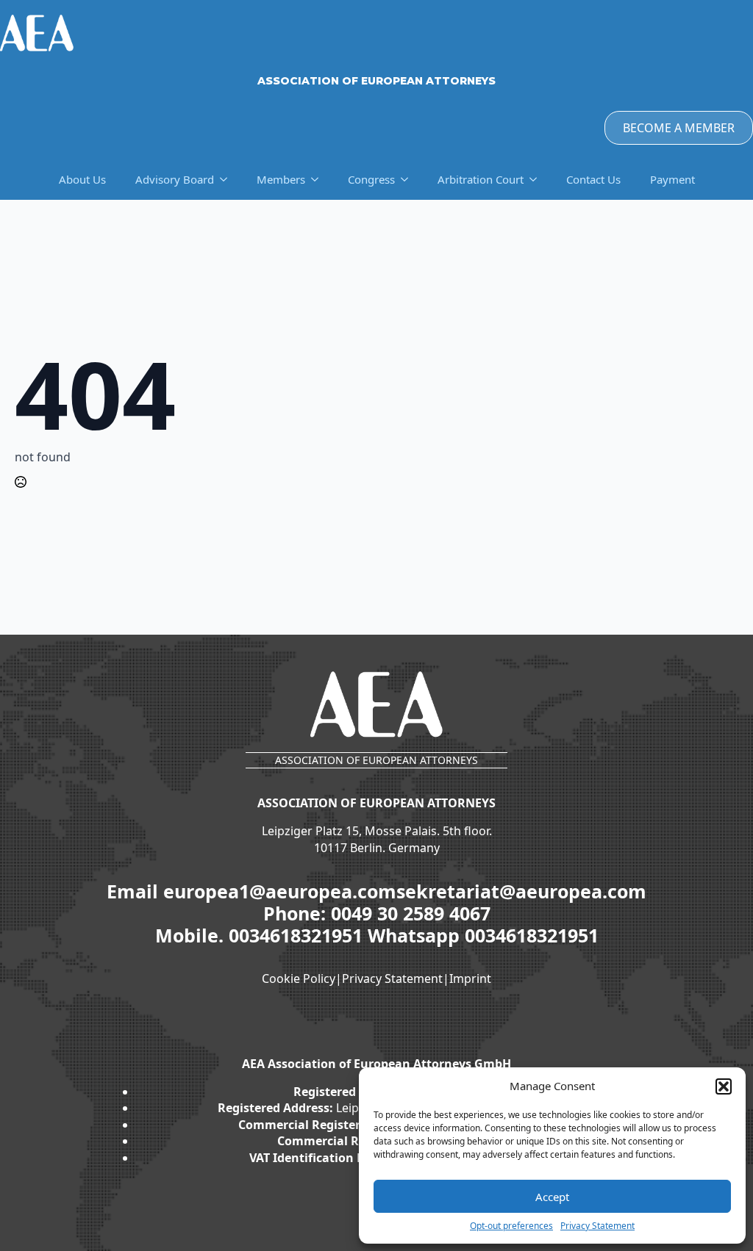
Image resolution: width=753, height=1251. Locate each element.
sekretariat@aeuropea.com (521, 891)
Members (281, 179)
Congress (371, 179)
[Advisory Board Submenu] (228, 179)
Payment (672, 179)
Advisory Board (174, 179)
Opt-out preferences (511, 1226)
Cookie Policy (298, 978)
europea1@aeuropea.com (279, 891)
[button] (723, 1086)
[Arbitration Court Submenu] (538, 179)
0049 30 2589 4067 (410, 913)
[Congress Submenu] (409, 179)
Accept (552, 1196)
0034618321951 (298, 935)
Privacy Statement (597, 1226)
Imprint (470, 978)
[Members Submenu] (319, 179)
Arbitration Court (481, 179)
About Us (82, 179)
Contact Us (593, 179)
